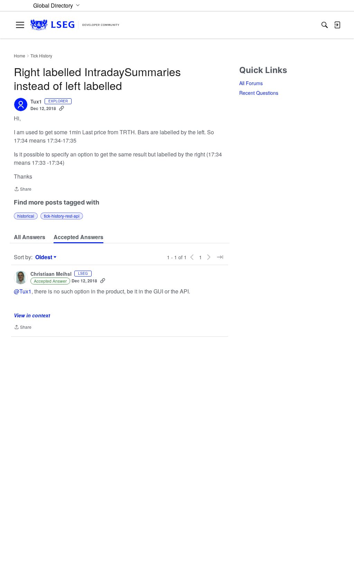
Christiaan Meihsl (51, 274)
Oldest (44, 257)
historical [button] (25, 216)
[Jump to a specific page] (219, 257)
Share (22, 189)
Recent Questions (258, 92)
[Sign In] (337, 25)
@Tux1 (22, 291)
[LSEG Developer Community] (74, 25)
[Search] (324, 25)
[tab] (29, 237)
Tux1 (36, 102)
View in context (32, 315)
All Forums (251, 83)
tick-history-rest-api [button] (62, 216)
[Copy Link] (61, 108)
